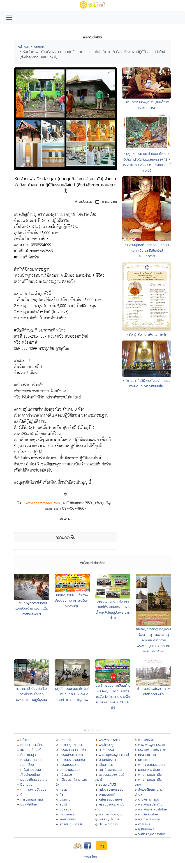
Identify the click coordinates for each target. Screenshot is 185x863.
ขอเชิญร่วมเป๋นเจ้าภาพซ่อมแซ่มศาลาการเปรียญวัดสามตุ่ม (72, 600)
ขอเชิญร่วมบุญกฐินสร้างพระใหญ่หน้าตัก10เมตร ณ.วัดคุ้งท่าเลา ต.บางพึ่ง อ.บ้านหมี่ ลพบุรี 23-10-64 (112, 696)
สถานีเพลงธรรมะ (111, 769)
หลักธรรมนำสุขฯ (110, 799)
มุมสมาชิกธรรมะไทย (34, 779)
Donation (27, 784)
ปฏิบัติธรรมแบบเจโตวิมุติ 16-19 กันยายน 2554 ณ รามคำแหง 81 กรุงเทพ (72, 694)
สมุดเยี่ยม (27, 764)
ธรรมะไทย (90, 856)
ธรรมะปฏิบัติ (107, 784)
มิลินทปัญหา (107, 759)
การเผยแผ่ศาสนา (32, 799)
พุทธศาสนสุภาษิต (150, 774)
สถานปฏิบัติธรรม (71, 744)
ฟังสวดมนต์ (68, 819)
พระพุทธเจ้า (146, 739)
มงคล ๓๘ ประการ (150, 769)
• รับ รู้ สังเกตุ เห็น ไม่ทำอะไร (147, 334)
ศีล (62, 794)
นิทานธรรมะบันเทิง (72, 759)
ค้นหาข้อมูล (28, 754)
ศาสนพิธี (144, 824)
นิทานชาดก (146, 759)
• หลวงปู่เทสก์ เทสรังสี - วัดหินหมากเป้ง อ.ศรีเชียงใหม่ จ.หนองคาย (147, 250)
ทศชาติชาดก (147, 754)
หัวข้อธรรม (106, 749)
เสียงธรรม (106, 764)
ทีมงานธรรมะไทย (31, 744)
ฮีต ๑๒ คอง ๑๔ (110, 814)
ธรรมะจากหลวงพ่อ (73, 749)
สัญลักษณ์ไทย (30, 774)
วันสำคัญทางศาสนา (152, 834)
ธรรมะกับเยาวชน (71, 754)
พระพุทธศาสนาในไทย (152, 809)
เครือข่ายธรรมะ (30, 769)
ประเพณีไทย (28, 804)
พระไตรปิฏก (107, 744)
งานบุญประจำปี (109, 819)
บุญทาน (65, 799)
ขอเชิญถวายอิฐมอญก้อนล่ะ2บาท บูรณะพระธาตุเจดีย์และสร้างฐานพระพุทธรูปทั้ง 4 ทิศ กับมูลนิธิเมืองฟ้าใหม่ (153, 640)
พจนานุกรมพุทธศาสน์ (114, 754)
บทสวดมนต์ (107, 794)
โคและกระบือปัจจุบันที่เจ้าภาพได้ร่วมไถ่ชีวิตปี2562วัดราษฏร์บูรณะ (32, 694)
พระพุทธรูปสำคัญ (150, 804)
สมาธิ (63, 804)
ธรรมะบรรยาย (69, 764)
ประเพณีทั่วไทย (109, 824)
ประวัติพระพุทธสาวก (152, 749)
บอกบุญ (39, 46)
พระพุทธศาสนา (109, 739)
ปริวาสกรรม (68, 814)
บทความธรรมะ (70, 769)
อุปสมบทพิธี (146, 829)
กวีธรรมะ (66, 774)
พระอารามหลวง (149, 819)
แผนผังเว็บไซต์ (30, 749)
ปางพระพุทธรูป (148, 799)
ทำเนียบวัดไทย (148, 814)
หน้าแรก (23, 46)
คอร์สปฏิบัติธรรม (71, 824)
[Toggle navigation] (9, 17)
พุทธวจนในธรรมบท (151, 764)
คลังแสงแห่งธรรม (111, 789)
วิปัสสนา (65, 809)
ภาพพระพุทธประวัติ (151, 744)
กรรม (63, 789)
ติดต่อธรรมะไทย (31, 759)
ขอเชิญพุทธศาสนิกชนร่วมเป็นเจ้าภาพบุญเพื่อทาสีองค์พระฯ (31, 608)
